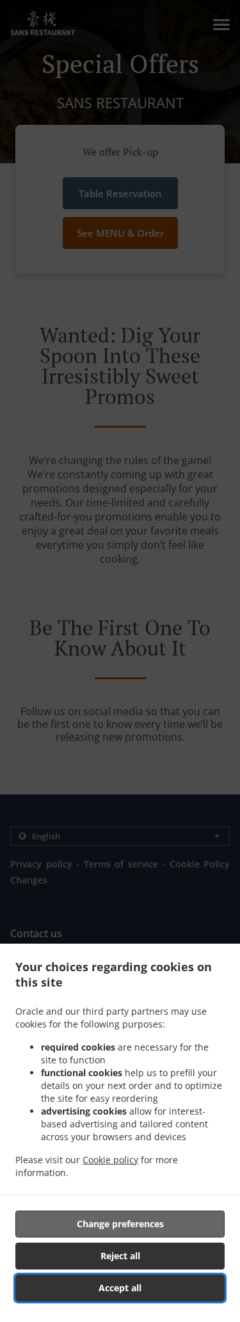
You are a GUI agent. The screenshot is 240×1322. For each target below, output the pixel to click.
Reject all (120, 1256)
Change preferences (120, 1224)
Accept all (120, 1288)
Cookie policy (110, 1160)
